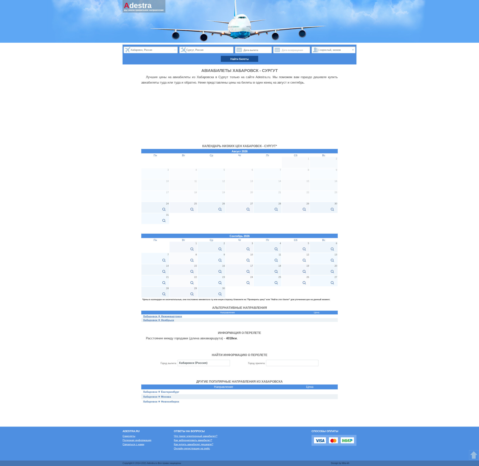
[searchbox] (204, 363)
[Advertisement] (239, 116)
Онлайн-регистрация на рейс (192, 448)
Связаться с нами (133, 444)
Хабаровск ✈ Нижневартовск (162, 316)
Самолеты (129, 436)
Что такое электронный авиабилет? (195, 436)
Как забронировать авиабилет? (193, 440)
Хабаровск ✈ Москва (157, 396)
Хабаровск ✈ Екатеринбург (161, 391)
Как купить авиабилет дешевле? (193, 444)
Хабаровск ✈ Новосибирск (161, 401)
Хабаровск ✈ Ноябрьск (158, 320)
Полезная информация (137, 440)
